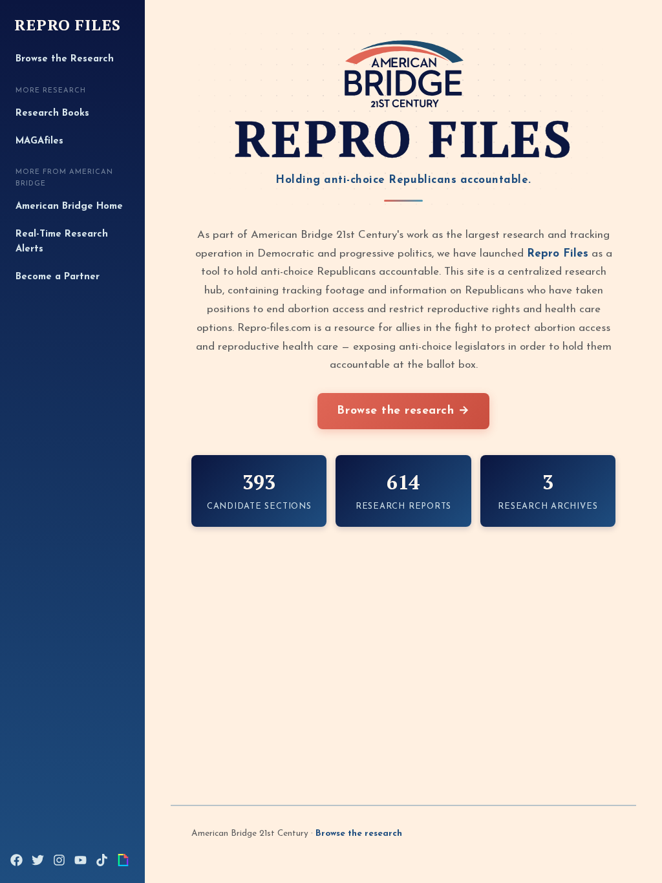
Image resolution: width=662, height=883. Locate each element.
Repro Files (67, 25)
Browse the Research (65, 59)
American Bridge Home (69, 206)
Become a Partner (58, 277)
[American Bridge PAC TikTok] (102, 860)
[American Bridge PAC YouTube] (80, 860)
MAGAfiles (39, 141)
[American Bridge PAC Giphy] (123, 860)
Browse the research (358, 833)
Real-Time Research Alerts (62, 242)
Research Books (52, 113)
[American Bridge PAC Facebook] (16, 860)
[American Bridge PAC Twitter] (38, 860)
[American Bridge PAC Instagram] (59, 860)
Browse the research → (403, 410)
